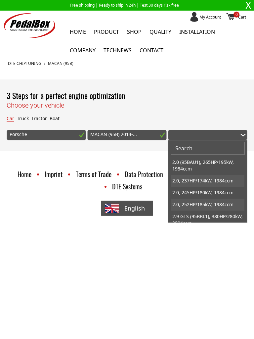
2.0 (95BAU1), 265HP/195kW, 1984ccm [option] (203, 165)
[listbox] (207, 189)
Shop (134, 31)
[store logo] (29, 25)
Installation (197, 31)
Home (78, 31)
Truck (23, 118)
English (134, 208)
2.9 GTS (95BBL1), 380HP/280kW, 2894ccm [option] (207, 219)
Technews (118, 50)
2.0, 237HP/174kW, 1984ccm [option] (202, 180)
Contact (151, 50)
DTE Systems (127, 186)
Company (83, 50)
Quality (160, 31)
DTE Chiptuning (24, 63)
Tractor (39, 118)
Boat (55, 118)
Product (106, 31)
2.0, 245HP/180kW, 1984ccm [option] (202, 192)
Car (10, 118)
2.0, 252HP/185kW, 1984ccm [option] (202, 204)
